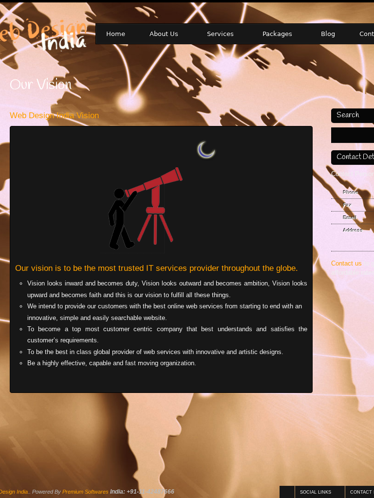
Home (115, 33)
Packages (272, 34)
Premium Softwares (85, 492)
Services (215, 34)
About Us (159, 34)
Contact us (346, 263)
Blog (328, 33)
